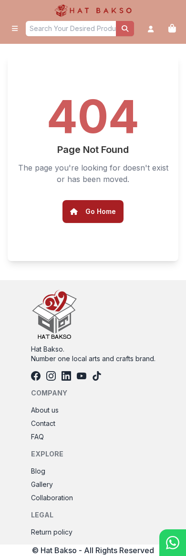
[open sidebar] (15, 28)
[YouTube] (81, 376)
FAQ (37, 437)
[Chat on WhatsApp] (172, 542)
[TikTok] (97, 376)
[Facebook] (36, 376)
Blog (38, 471)
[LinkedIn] (66, 376)
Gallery (42, 484)
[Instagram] (51, 376)
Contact (43, 423)
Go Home (100, 211)
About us (45, 410)
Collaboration (52, 498)
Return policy (51, 532)
